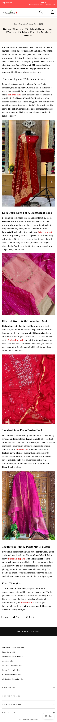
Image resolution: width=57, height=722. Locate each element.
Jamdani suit (7, 661)
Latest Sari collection (11, 670)
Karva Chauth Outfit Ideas (23, 24)
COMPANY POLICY (11, 696)
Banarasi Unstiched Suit (12, 666)
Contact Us (8, 712)
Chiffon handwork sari (11, 675)
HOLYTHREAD (9, 688)
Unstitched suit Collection (13, 647)
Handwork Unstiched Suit (13, 656)
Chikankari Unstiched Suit (13, 679)
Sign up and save (12, 704)
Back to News (30, 631)
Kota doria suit (8, 652)
